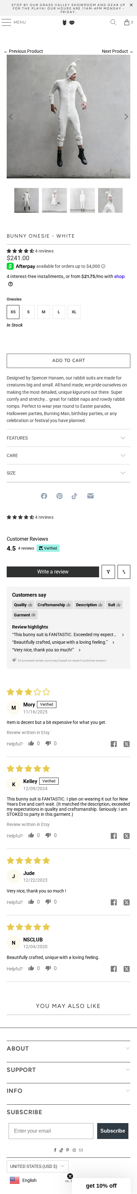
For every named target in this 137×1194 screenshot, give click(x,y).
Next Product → (117, 51)
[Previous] (11, 116)
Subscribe (112, 1131)
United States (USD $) (33, 1166)
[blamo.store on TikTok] (61, 1150)
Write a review (52, 572)
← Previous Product (23, 51)
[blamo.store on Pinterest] (67, 1150)
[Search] (113, 22)
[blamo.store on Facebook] (55, 1150)
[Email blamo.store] (80, 1150)
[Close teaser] (70, 1176)
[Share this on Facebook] (44, 496)
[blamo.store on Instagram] (74, 1150)
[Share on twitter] (126, 744)
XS (13, 311)
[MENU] (3, 22)
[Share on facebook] (114, 744)
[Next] (125, 116)
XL (74, 311)
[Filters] (108, 572)
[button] (20, 250)
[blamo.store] (68, 22)
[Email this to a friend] (90, 496)
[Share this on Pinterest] (59, 496)
